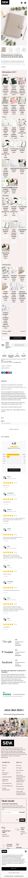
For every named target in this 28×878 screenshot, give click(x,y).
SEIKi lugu (4, 765)
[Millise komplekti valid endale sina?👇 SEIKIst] (23, 722)
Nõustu (14, 868)
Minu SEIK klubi (19, 770)
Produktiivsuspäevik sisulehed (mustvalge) (4, 181)
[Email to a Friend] (7, 373)
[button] (25, 851)
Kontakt (4, 767)
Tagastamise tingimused (5, 780)
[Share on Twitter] (4, 373)
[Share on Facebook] (2, 373)
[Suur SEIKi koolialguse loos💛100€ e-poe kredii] (14, 732)
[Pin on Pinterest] (9, 373)
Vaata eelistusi (14, 872)
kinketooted (9, 53)
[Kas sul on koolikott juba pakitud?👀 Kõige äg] (4, 722)
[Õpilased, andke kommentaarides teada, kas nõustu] (23, 732)
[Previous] (3, 26)
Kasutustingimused (6, 783)
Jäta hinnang (18, 644)
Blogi (3, 770)
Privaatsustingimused (7, 785)
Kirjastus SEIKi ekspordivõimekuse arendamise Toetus (21, 793)
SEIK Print (18, 772)
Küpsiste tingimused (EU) (6, 789)
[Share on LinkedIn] (11, 373)
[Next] (24, 26)
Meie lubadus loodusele (5, 773)
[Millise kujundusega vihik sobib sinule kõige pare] (14, 722)
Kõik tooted (19, 767)
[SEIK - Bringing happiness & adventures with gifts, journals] (8, 2)
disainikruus (17, 53)
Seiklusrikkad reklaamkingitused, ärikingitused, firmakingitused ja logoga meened (20, 778)
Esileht (3, 53)
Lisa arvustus (14, 470)
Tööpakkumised (20, 788)
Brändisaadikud (20, 786)
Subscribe (22, 812)
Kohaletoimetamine (7, 776)
